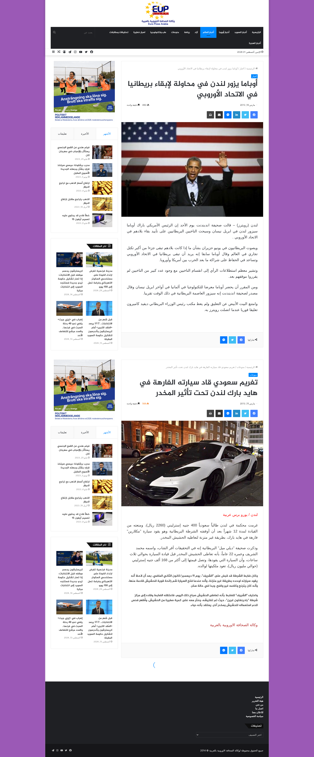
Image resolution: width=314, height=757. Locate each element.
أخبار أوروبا (224, 32)
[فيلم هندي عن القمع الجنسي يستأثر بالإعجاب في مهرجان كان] (102, 152)
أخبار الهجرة (255, 43)
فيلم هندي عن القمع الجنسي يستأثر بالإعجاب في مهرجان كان (73, 151)
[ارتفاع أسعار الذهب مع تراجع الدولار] (102, 188)
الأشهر (107, 133)
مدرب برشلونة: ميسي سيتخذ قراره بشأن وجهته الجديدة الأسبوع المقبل (73, 169)
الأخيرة (85, 133)
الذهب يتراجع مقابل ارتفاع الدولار (75, 201)
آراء (196, 32)
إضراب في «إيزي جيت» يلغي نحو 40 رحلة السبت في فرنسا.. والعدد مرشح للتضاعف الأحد (70, 327)
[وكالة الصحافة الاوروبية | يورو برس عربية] (157, 13)
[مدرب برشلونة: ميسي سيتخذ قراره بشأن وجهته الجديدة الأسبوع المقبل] (102, 170)
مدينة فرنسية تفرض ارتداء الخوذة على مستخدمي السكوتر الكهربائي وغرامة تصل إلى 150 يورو (100, 279)
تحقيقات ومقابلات (118, 32)
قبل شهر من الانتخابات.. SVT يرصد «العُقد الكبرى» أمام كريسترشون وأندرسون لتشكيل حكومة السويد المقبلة (99, 329)
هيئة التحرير (257, 700)
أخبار (242, 68)
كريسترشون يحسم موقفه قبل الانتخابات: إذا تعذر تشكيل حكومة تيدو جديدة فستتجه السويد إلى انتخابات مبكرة (70, 281)
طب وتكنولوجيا (158, 32)
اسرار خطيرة (139, 32)
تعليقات (62, 133)
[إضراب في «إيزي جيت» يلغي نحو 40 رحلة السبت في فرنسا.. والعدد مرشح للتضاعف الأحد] (69, 308)
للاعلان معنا (257, 712)
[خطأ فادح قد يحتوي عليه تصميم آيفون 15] (102, 220)
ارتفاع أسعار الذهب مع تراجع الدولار (74, 185)
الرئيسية (256, 32)
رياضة (187, 32)
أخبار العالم (208, 32)
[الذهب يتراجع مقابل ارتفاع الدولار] (102, 204)
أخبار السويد (240, 32)
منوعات (175, 32)
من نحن (259, 704)
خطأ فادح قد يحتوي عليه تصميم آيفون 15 (76, 217)
